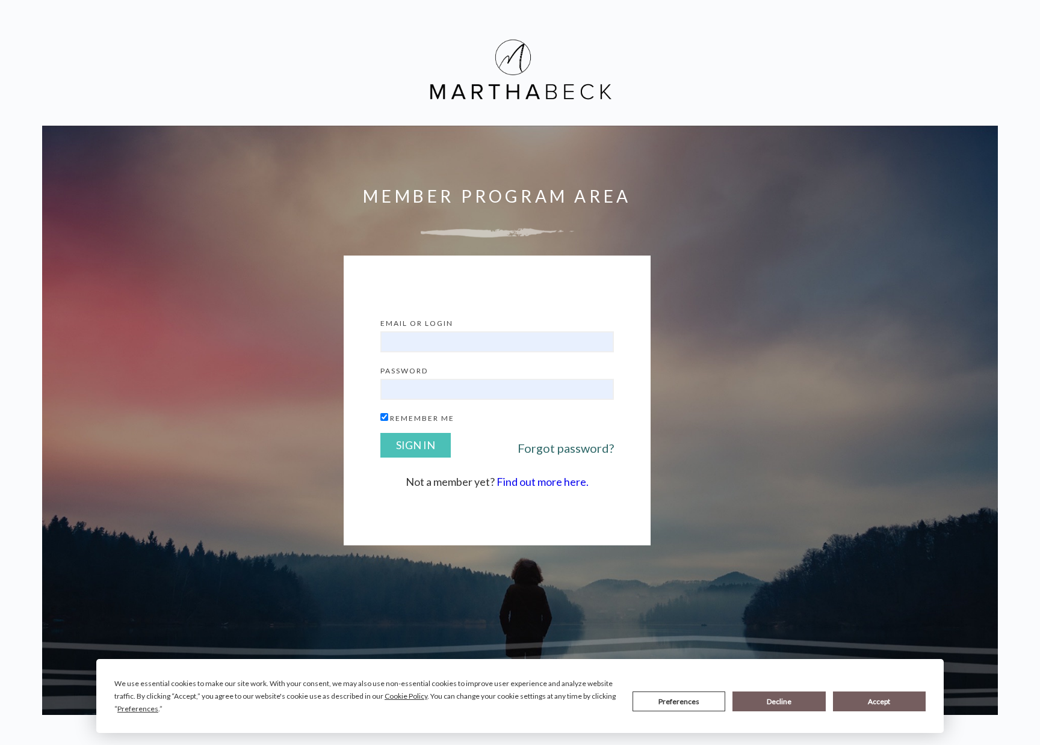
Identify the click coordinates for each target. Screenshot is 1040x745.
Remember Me (422, 418)
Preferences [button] (137, 708)
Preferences (678, 701)
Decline (779, 701)
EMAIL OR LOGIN (416, 323)
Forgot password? (566, 448)
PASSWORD (404, 370)
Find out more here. (543, 481)
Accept (879, 701)
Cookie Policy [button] (406, 696)
